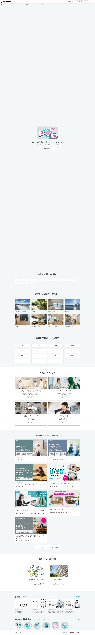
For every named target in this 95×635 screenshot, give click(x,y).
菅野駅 (38, 280)
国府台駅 (33, 280)
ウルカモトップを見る (75, 596)
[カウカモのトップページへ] (6, 2)
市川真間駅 (61, 280)
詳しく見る (30, 397)
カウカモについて (69, 1)
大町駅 (27, 282)
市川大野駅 (48, 280)
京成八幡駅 (28, 280)
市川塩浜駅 (55, 280)
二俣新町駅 (67, 280)
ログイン (82, 1)
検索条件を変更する (47, 148)
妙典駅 (16, 282)
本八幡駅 (21, 282)
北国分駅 (17, 280)
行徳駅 (22, 280)
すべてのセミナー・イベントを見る (47, 547)
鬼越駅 (31, 282)
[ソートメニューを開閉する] (16, 632)
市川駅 (43, 280)
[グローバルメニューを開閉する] (93, 1)
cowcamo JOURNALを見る (74, 619)
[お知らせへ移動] (90, 1)
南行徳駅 (73, 280)
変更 (78, 632)
